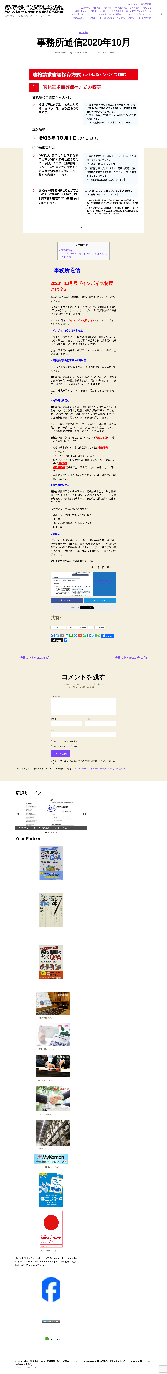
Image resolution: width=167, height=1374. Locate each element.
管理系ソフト (96, 18)
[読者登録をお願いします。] (53, 1338)
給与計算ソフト (144, 14)
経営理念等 (109, 18)
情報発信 (147, 8)
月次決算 (102, 14)
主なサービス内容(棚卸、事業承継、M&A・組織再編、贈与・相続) (110, 8)
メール (88, 719)
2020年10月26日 (80, 52)
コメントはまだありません (104, 52)
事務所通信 (83, 32)
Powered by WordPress (28, 1367)
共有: (67, 257)
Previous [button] (18, 814)
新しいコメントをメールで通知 (65, 741)
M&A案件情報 (115, 14)
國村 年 (64, 52)
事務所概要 (146, 4)
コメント (55, 697)
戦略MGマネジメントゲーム (138, 11)
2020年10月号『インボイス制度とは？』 (85, 253)
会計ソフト (129, 14)
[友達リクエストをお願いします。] (51, 1289)
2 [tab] (48, 832)
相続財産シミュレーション (83, 14)
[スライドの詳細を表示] (51, 814)
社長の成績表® (116, 11)
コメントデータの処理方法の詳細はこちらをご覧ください (100, 768)
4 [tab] (53, 832)
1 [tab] (46, 832)
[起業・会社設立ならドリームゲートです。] (51, 1229)
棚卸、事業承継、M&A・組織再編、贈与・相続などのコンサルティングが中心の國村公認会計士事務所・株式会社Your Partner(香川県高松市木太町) (34, 9)
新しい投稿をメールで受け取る (65, 746)
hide (89, 245)
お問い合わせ (145, 18)
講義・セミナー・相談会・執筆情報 (91, 11)
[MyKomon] (51, 1159)
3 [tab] (51, 832)
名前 (53, 719)
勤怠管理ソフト (80, 18)
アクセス (132, 18)
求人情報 (121, 18)
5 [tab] (56, 832)
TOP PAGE (133, 4)
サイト (53, 730)
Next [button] (84, 814)
